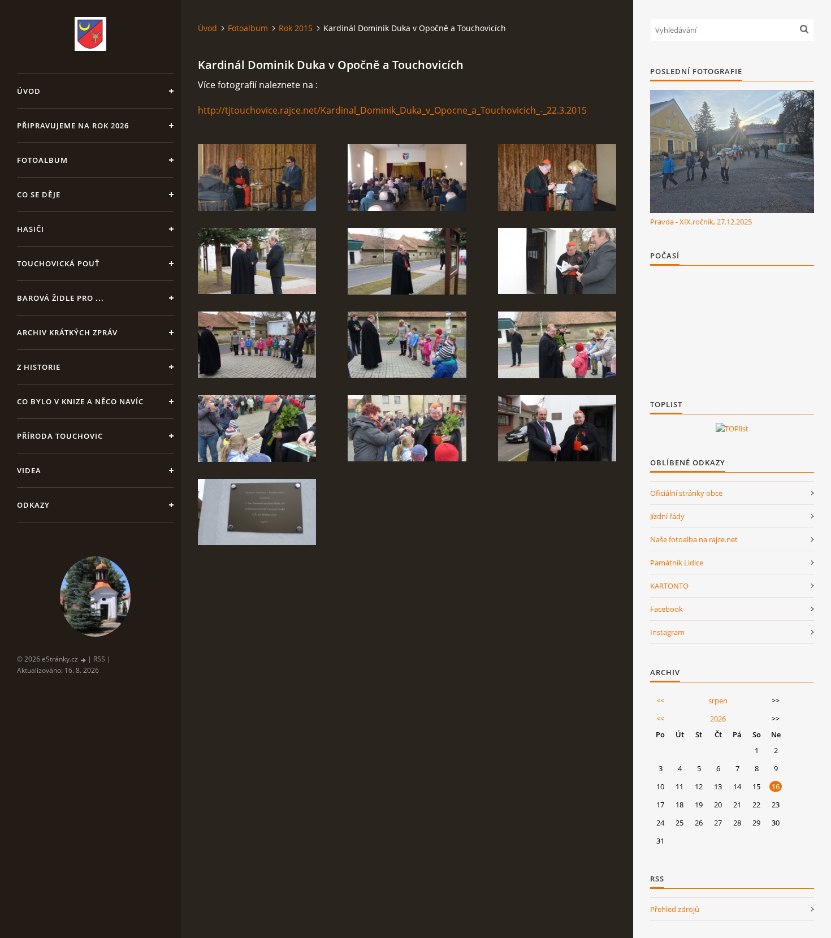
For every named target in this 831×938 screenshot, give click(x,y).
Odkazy (33, 505)
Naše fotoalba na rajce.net (694, 539)
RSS (99, 659)
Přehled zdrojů (674, 909)
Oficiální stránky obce (686, 493)
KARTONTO (669, 586)
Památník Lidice (676, 562)
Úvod (29, 91)
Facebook (666, 609)
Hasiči (30, 229)
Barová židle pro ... (60, 298)
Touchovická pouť (58, 263)
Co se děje (38, 194)
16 (776, 786)
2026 (718, 719)
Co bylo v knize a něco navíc (80, 401)
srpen (718, 700)
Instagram (667, 632)
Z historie (38, 367)
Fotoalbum (42, 160)
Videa (29, 470)
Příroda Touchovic (60, 436)
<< (660, 700)
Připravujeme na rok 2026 (73, 125)
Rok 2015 (296, 28)
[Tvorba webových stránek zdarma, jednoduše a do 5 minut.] (84, 659)
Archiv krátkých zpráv (67, 332)
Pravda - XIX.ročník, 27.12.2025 (701, 222)
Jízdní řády (667, 516)
